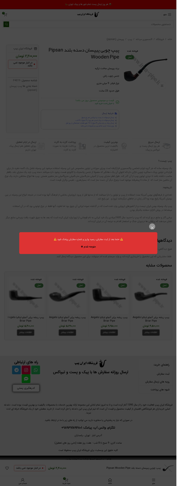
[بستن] (152, 227)
